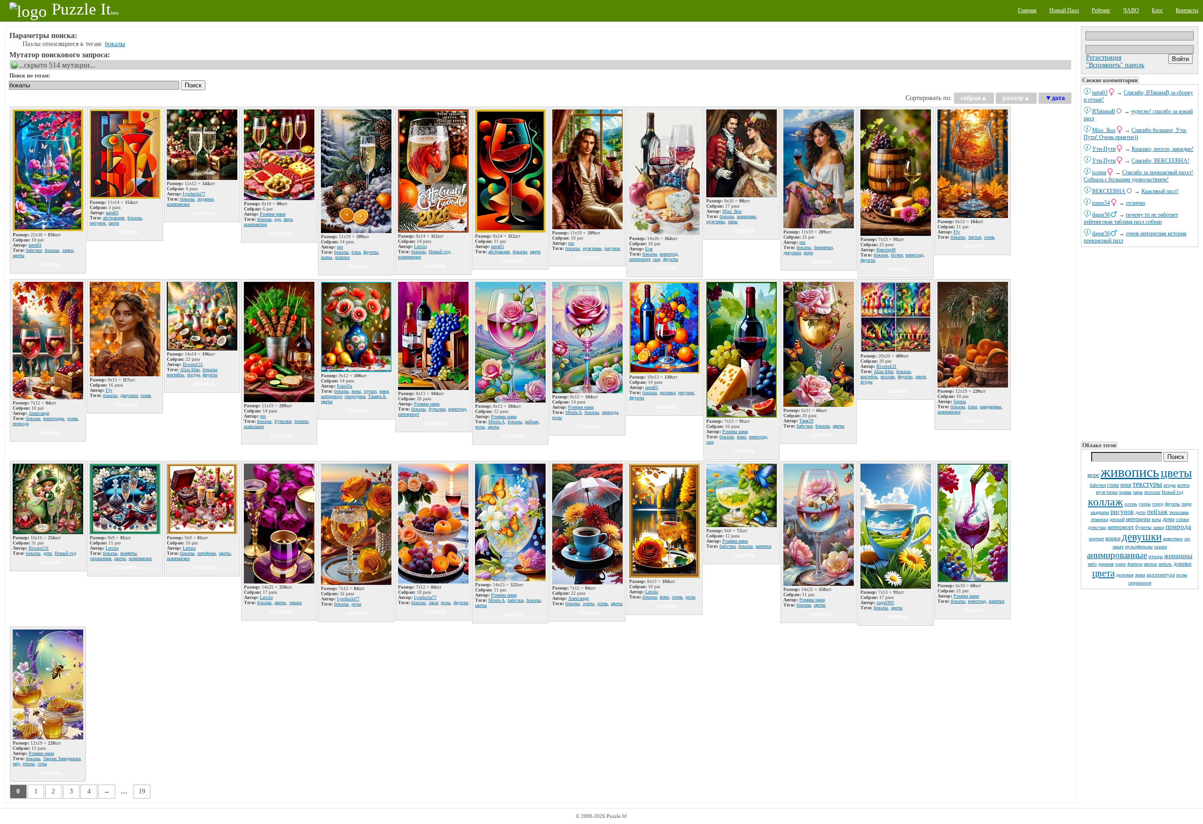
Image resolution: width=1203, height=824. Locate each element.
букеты (1143, 527)
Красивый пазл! (1160, 191)
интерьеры (1138, 519)
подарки (205, 199)
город (1158, 503)
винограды (53, 418)
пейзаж (1157, 511)
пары (1138, 492)
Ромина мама (272, 214)
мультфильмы (1139, 546)
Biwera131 (193, 364)
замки (1158, 527)
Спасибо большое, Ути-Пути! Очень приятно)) (1135, 133)
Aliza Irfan (190, 369)
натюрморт (1121, 527)
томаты (301, 421)
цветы (1176, 473)
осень (1131, 503)
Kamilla (344, 386)
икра (287, 219)
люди (1186, 503)
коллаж (1105, 502)
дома (1168, 519)
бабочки (1098, 485)
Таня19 (806, 420)
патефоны (206, 553)
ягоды (1170, 485)
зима (1140, 574)
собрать (50, 264)
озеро (1120, 564)
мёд (16, 763)
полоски (1152, 492)
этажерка (1099, 519)
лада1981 (885, 602)
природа (1178, 526)
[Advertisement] (1139, 343)
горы (1113, 485)
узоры (1145, 503)
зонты (588, 603)
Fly (956, 231)
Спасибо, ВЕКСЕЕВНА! (1160, 160)
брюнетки (823, 247)
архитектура (1161, 574)
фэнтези (1134, 564)
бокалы (115, 43)
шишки (342, 257)
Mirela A (496, 421)
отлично (1135, 203)
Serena (959, 401)
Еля (649, 248)
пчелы (29, 763)
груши (370, 391)
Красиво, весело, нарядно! (1163, 149)
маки (384, 391)
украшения (100, 558)
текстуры (1147, 484)
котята (1183, 485)
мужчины (1106, 492)
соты (42, 763)
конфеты (128, 553)
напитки (763, 546)
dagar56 (1101, 214)
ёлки (356, 252)
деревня (1106, 564)
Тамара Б (377, 396)
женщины (1178, 556)
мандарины (990, 406)
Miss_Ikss (1104, 130)
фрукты (1172, 503)
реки (1125, 485)
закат (1118, 546)
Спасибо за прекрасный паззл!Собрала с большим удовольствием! (1138, 176)
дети (1140, 512)
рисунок (1122, 511)
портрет (1096, 538)
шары (326, 257)
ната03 (1100, 92)
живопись (1130, 472)
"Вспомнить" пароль (1115, 65)
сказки (1160, 546)
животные (1173, 538)
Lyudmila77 (194, 193)
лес (1187, 538)
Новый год (1172, 492)
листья (974, 237)
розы (1181, 574)
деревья (1124, 574)
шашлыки (254, 426)
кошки (1112, 538)
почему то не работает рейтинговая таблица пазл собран (1131, 218)
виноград (669, 254)
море (1093, 475)
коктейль (175, 374)
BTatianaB (1103, 111)
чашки (295, 602)
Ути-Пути (1104, 149)
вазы (1156, 519)
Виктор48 (886, 249)
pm (340, 246)
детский (1117, 519)
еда (277, 219)
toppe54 (1101, 203)
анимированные (1117, 555)
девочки (1097, 527)
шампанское (178, 204)
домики (1182, 563)
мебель (1165, 564)
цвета (1103, 573)
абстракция (114, 217)
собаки (1182, 519)
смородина (354, 396)
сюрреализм (1139, 582)
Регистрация (1103, 57)
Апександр (39, 413)
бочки (897, 254)
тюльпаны (1179, 512)
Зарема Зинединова (61, 758)
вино (741, 436)
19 (142, 791)
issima (1099, 172)
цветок (1150, 564)
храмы (1125, 492)
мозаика (667, 392)
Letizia (420, 246)
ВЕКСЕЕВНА (1108, 191)
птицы (1155, 556)
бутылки (282, 421)
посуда (193, 374)
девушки (1142, 537)
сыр (656, 259)
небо (1092, 564)
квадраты (1100, 512)
